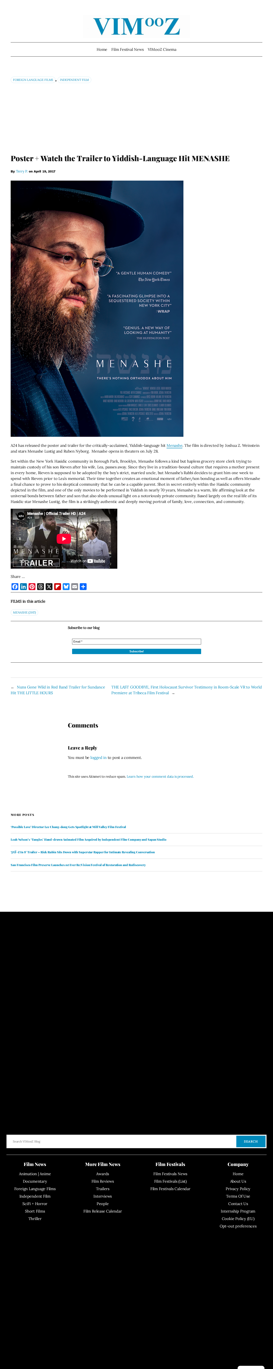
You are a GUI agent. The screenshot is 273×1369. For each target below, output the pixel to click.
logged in (98, 757)
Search (251, 1141)
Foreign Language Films (33, 80)
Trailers (102, 1188)
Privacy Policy (238, 1188)
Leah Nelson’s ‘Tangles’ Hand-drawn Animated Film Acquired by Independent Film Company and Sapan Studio (88, 840)
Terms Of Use (238, 1196)
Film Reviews (102, 1181)
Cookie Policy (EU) (238, 1218)
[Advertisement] (136, 118)
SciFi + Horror (34, 1203)
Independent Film (74, 80)
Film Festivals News (170, 1173)
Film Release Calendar (102, 1211)
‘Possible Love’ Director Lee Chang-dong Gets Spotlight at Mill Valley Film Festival (68, 827)
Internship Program (238, 1211)
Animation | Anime (35, 1173)
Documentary (35, 1181)
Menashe (174, 445)
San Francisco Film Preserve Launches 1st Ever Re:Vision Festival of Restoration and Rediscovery (78, 865)
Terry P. (22, 171)
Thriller (35, 1218)
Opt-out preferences (238, 1226)
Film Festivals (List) (170, 1181)
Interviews (102, 1196)
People (103, 1203)
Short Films (35, 1211)
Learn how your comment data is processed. (160, 776)
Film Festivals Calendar (170, 1188)
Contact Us (238, 1203)
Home (102, 49)
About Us (238, 1181)
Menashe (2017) (24, 612)
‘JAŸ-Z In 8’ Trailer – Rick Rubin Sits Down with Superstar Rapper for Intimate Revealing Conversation (83, 852)
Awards (102, 1173)
